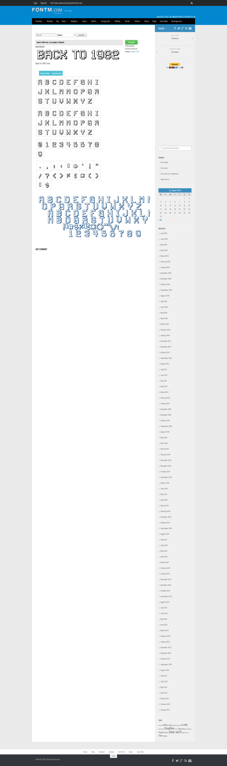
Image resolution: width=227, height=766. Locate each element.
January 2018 (165, 335)
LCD (138, 51)
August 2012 (165, 670)
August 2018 (165, 295)
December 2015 (166, 460)
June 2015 (164, 488)
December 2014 (166, 517)
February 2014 (165, 568)
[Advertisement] (175, 104)
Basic (64, 21)
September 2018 (166, 290)
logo (179, 728)
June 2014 (164, 545)
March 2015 (165, 505)
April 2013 (164, 624)
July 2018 (164, 301)
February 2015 (165, 511)
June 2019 (164, 239)
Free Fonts (164, 168)
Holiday (117, 21)
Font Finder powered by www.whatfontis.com (66, 3)
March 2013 (165, 630)
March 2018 (165, 324)
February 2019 (165, 261)
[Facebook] (175, 28)
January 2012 (165, 709)
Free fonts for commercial (169, 173)
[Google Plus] (182, 28)
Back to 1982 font (42, 42)
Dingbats (74, 21)
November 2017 (166, 346)
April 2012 (164, 692)
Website (61, 42)
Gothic (93, 21)
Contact (102, 751)
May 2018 (164, 312)
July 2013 (164, 607)
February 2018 (165, 329)
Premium (38, 21)
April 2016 (164, 443)
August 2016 (165, 431)
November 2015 (166, 465)
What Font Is (165, 179)
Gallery (111, 751)
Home (85, 751)
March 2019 (165, 256)
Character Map (44, 73)
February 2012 (165, 704)
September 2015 (166, 477)
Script (127, 21)
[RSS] (186, 28)
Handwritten (161, 729)
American (160, 725)
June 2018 (164, 307)
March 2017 (165, 392)
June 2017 (164, 375)
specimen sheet (56, 73)
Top (57, 21)
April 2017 (164, 386)
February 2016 (165, 454)
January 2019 (165, 267)
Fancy (84, 21)
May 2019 (164, 244)
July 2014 (164, 539)
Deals (155, 21)
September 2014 (166, 528)
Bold (165, 724)
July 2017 (164, 369)
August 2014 (165, 534)
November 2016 (166, 414)
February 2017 (165, 397)
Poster (161, 732)
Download (131, 42)
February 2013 (165, 636)
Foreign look (105, 21)
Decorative (178, 725)
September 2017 (166, 358)
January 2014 (165, 573)
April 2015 (164, 500)
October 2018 (165, 284)
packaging (188, 729)
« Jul (160, 219)
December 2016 (166, 409)
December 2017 (166, 341)
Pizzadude (53, 42)
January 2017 (165, 403)
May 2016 (164, 437)
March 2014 (165, 562)
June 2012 (164, 681)
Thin (160, 735)
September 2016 (166, 426)
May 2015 (164, 494)
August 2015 (165, 483)
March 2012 (165, 698)
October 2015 (165, 471)
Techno (137, 21)
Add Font (121, 751)
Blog (93, 751)
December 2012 (166, 647)
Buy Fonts (140, 751)
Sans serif (175, 731)
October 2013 (165, 590)
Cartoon (174, 725)
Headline (169, 728)
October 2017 (165, 352)
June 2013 (164, 613)
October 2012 (165, 658)
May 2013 (164, 619)
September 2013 (166, 596)
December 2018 (166, 273)
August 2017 (165, 363)
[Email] (190, 28)
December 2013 (166, 579)
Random (50, 21)
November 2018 (166, 278)
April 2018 (164, 318)
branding (169, 725)
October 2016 (165, 420)
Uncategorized (176, 21)
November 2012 (166, 653)
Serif (184, 732)
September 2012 (166, 664)
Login (35, 3)
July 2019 (164, 233)
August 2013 (165, 602)
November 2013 (166, 585)
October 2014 (165, 522)
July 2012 (164, 675)
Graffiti (184, 725)
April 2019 (164, 250)
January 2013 (165, 641)
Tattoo (187, 733)
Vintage (165, 736)
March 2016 (165, 448)
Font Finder (164, 21)
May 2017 (164, 380)
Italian (176, 729)
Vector (146, 21)
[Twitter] (178, 28)
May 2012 (164, 687)
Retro (166, 732)
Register (44, 3)
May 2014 (164, 551)
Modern (184, 729)
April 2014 (164, 556)
